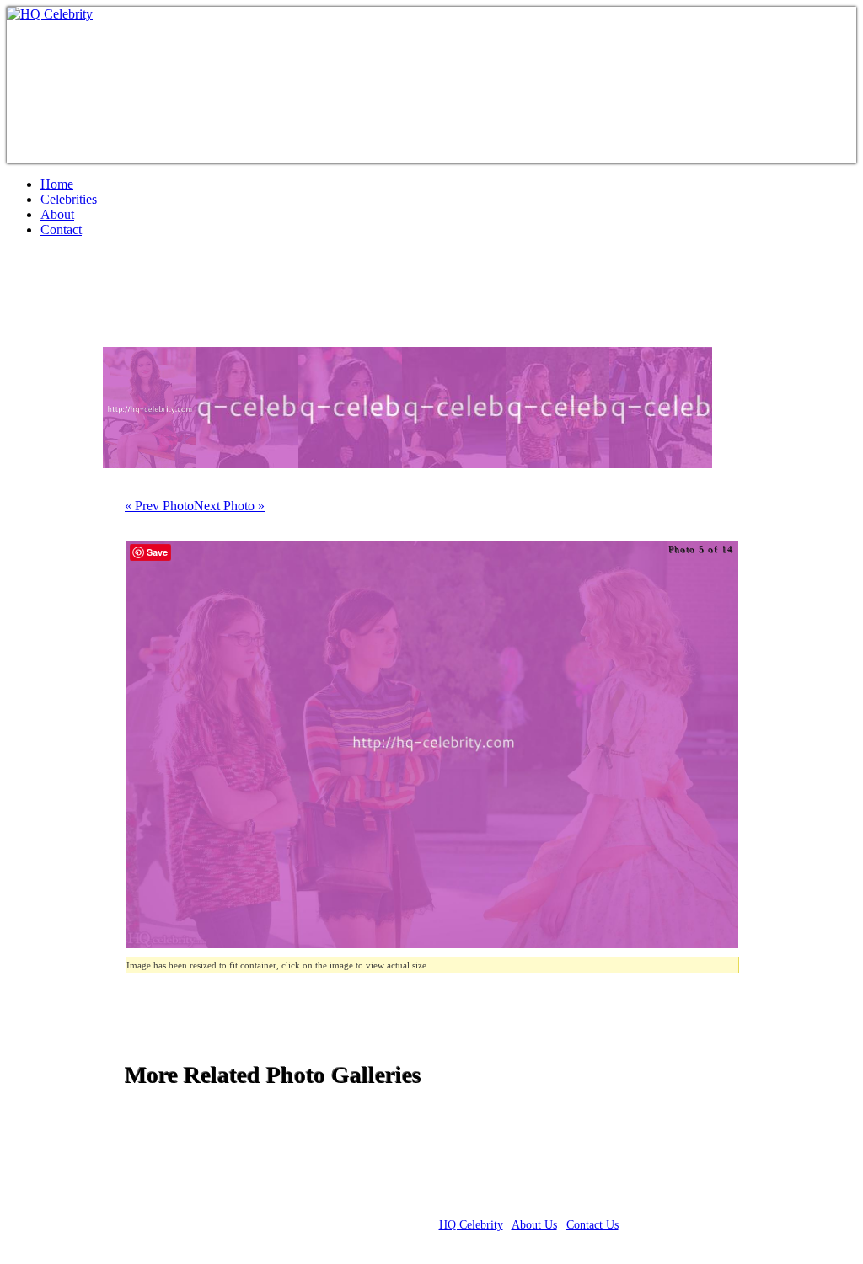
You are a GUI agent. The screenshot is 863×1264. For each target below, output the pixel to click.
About (57, 214)
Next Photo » (229, 506)
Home (56, 184)
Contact (61, 229)
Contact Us (592, 1225)
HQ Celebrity (471, 1225)
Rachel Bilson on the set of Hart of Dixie (238, 299)
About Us (534, 1225)
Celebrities (68, 199)
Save (157, 552)
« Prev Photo (159, 506)
